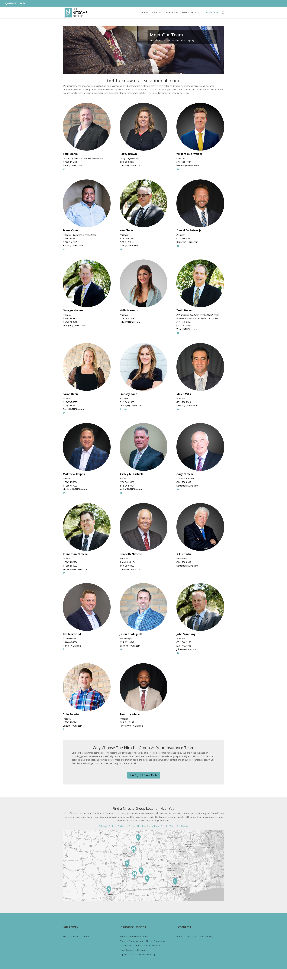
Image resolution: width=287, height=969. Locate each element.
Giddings (103, 826)
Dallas (121, 826)
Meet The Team (70, 937)
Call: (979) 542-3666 (143, 775)
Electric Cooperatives (156, 941)
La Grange (131, 826)
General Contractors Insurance (134, 937)
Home (144, 12)
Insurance (170, 12)
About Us (156, 12)
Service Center (189, 12)
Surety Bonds (126, 946)
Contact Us (209, 12)
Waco (172, 826)
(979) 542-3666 (16, 3)
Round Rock (153, 826)
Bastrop (112, 826)
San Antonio (182, 826)
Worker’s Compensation (131, 941)
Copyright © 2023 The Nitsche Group (137, 954)
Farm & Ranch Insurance (148, 946)
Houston (141, 826)
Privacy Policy (206, 936)
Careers (85, 937)
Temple (164, 826)
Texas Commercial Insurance (134, 950)
